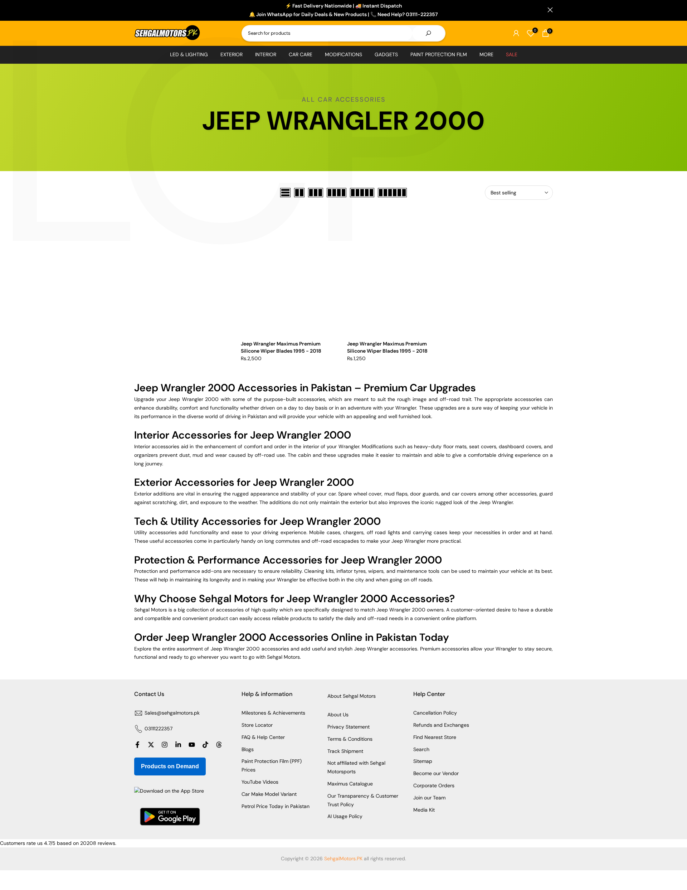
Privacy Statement (348, 727)
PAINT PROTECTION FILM (438, 54)
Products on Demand (170, 766)
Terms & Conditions (349, 739)
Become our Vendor (436, 773)
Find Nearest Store (434, 737)
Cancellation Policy (435, 713)
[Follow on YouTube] (192, 744)
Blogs (248, 749)
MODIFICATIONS (343, 54)
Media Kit (424, 810)
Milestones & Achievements (273, 713)
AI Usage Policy (344, 816)
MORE (486, 54)
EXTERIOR (231, 54)
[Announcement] (343, 10)
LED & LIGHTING (189, 54)
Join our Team (429, 797)
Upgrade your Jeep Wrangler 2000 (177, 399)
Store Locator (257, 725)
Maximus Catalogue (350, 783)
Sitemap (422, 761)
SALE (511, 54)
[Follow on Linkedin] (178, 744)
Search (421, 749)
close (137, 10)
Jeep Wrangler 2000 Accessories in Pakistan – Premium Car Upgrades (305, 388)
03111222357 (158, 728)
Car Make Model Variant (269, 794)
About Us (338, 714)
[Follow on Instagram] (164, 744)
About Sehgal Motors (351, 696)
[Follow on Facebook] (137, 744)
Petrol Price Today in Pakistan (276, 806)
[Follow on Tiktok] (205, 744)
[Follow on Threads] (219, 744)
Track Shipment (345, 751)
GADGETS (386, 54)
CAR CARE (300, 54)
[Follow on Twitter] (151, 744)
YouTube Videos (260, 782)
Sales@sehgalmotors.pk (172, 713)
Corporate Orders (433, 785)
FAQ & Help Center (263, 737)
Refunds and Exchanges (441, 725)
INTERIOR (265, 54)
